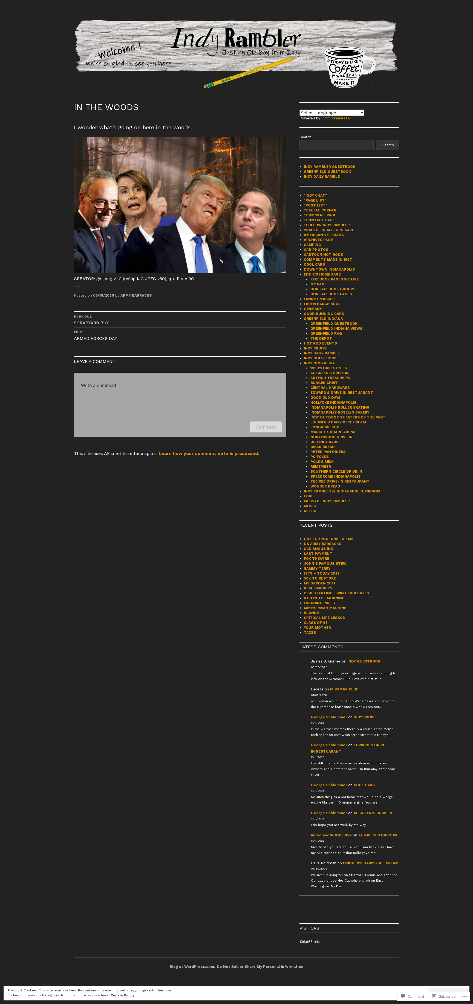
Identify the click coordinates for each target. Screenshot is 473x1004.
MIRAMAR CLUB (344, 689)
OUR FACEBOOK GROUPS (333, 289)
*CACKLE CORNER (320, 210)
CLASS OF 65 (316, 623)
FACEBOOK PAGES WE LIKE (334, 279)
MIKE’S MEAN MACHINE (325, 608)
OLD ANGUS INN (318, 549)
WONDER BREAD (325, 486)
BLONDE (311, 613)
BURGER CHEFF (324, 383)
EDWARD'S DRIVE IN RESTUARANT (341, 393)
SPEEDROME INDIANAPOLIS (335, 476)
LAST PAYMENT (318, 554)
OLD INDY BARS (324, 442)
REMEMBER (320, 466)
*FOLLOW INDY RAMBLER (327, 225)
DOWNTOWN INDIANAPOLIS (329, 269)
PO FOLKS (319, 457)
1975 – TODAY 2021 (321, 573)
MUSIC (310, 506)
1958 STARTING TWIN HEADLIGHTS (336, 593)
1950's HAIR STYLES (328, 368)
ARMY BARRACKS (136, 295)
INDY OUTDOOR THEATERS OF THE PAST (347, 417)
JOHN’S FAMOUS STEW (325, 563)
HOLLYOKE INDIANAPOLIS (333, 402)
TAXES (310, 632)
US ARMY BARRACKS (322, 544)
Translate (340, 118)
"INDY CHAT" (315, 195)
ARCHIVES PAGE (318, 240)
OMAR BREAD (322, 447)
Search (305, 137)
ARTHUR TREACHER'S (330, 378)
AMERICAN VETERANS (324, 235)
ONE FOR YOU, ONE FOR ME (328, 539)
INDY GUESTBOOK (320, 358)
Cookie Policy (122, 995)
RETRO (310, 511)
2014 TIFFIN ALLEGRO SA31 (328, 230)
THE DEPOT (321, 338)
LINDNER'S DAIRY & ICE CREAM (338, 422)
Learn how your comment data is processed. (209, 453)
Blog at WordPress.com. (192, 967)
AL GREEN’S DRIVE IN (373, 813)
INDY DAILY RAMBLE (322, 176)
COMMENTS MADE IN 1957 (328, 259)
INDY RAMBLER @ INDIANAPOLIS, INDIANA (342, 491)
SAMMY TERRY (317, 568)
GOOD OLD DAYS (325, 397)
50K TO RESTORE (320, 578)
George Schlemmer (329, 717)
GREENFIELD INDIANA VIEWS (336, 328)
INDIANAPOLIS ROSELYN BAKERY (339, 412)
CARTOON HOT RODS (323, 255)
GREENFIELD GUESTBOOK (327, 172)
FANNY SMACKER (319, 299)
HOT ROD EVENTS (320, 343)
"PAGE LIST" (315, 200)
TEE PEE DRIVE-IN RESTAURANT (340, 481)
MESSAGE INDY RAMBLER (327, 501)
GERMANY (313, 309)
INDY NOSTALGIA (319, 363)
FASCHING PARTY (320, 603)
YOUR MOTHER (317, 628)
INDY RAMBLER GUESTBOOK (329, 167)
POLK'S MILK (322, 462)
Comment (266, 427)
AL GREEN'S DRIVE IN (329, 373)
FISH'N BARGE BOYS (322, 304)
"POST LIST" (315, 205)
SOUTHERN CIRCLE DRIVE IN (336, 471)
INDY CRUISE (315, 348)
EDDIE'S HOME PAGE (322, 274)
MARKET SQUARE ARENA (333, 432)
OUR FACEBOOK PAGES (331, 294)
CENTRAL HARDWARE (330, 388)
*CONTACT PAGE (319, 220)
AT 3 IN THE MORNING (324, 598)
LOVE (308, 496)
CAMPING (312, 245)
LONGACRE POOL (326, 427)
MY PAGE (318, 284)
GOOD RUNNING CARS (324, 314)
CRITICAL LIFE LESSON (324, 618)
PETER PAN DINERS (328, 452)
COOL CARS (314, 264)
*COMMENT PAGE (320, 215)
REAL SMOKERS (318, 588)
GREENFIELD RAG (326, 333)
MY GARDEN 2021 (319, 583)
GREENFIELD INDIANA (323, 319)
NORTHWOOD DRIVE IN (331, 437)
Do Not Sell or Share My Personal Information (260, 967)
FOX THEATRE (316, 558)
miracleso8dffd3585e (331, 835)
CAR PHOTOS (316, 250)
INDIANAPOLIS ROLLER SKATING (340, 407)
